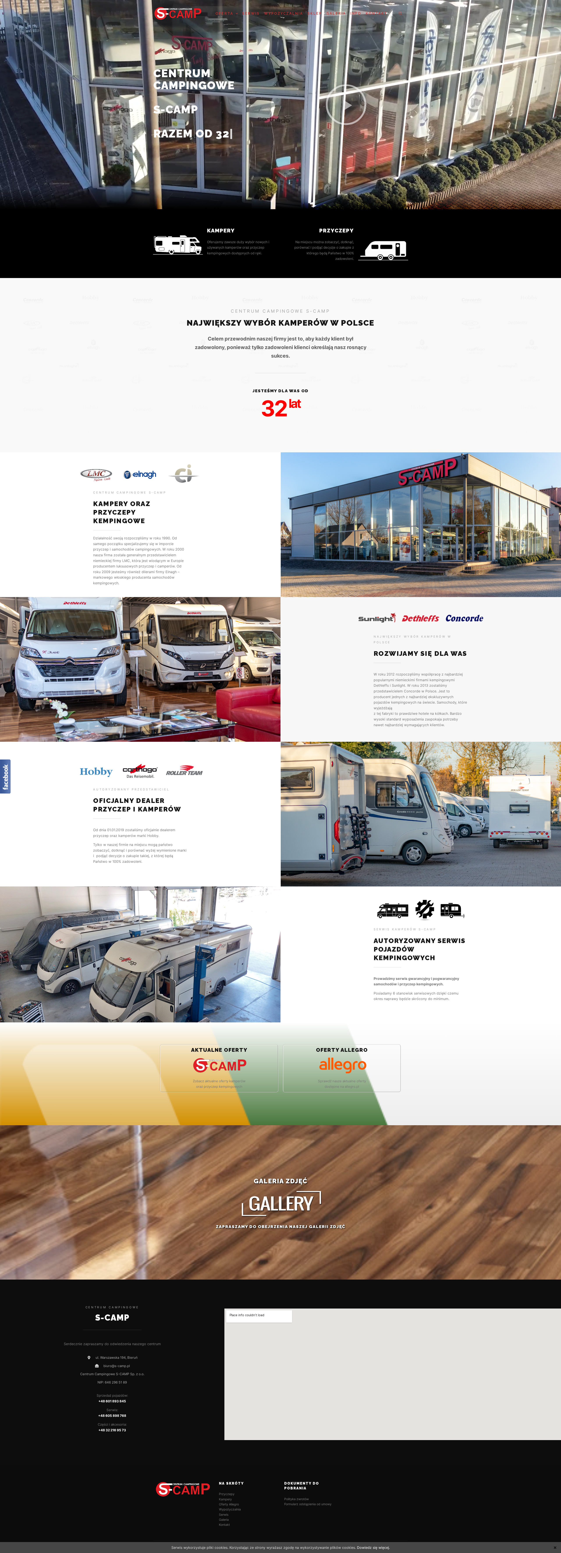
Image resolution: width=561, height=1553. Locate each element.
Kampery (221, 230)
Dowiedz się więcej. (373, 1547)
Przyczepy (336, 230)
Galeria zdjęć (280, 1181)
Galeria (224, 1519)
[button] (346, 104)
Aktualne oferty (219, 1050)
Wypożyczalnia (230, 1509)
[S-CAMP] (177, 13)
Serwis (223, 1514)
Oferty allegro (342, 1050)
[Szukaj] (400, 13)
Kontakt (224, 1524)
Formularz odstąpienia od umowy (308, 1504)
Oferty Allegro (229, 1504)
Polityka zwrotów (296, 1499)
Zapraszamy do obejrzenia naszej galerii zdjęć (280, 1226)
